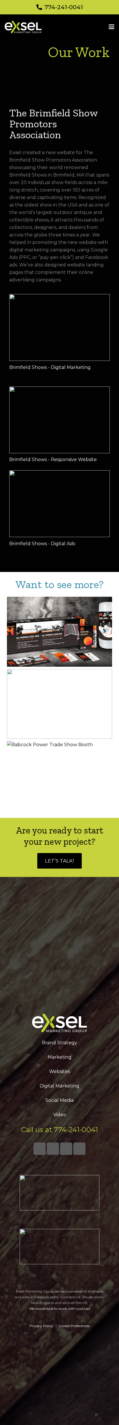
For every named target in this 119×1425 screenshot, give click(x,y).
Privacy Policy (41, 1326)
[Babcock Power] (59, 776)
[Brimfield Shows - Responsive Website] (59, 419)
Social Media (59, 1100)
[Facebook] (40, 1148)
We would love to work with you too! (59, 1308)
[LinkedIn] (53, 1148)
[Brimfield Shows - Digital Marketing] (59, 327)
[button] (111, 27)
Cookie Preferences (74, 1326)
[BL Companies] (59, 704)
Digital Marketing (59, 1086)
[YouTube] (79, 1148)
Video (59, 1114)
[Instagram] (66, 1148)
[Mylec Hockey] (59, 632)
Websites (59, 1071)
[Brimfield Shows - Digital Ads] (59, 503)
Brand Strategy (59, 1042)
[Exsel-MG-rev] (23, 27)
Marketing (60, 1057)
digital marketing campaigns (42, 250)
